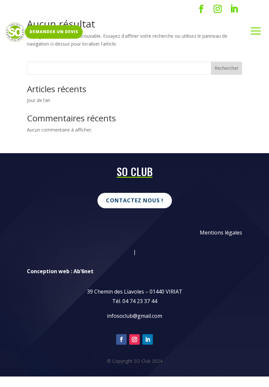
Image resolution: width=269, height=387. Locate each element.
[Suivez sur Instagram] (217, 9)
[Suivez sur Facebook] (201, 9)
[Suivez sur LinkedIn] (234, 9)
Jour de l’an (38, 100)
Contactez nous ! (134, 200)
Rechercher (226, 68)
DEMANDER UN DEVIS (54, 31)
